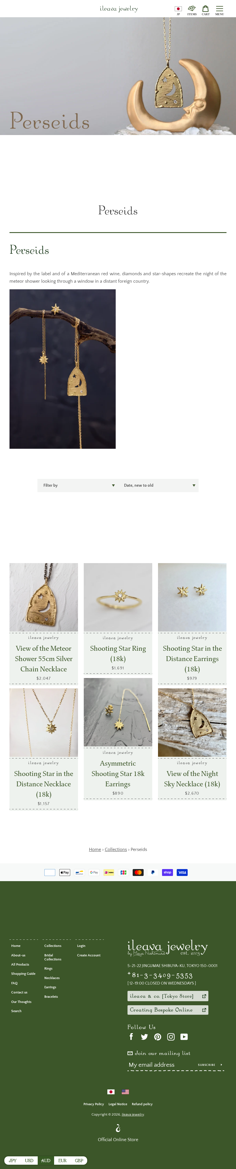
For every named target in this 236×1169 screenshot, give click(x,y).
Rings (48, 968)
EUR (62, 1161)
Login (81, 946)
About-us (18, 955)
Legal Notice (118, 1104)
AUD (45, 1161)
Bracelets (51, 997)
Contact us (19, 992)
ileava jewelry (119, 9)
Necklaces (52, 978)
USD (29, 1161)
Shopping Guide (23, 974)
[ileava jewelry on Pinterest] (157, 1036)
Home (15, 946)
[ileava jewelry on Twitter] (144, 1036)
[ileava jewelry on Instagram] (171, 1036)
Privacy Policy (93, 1104)
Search (16, 1011)
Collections (52, 946)
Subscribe (207, 1065)
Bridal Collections (52, 957)
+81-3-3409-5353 (160, 974)
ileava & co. (161, 996)
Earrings (50, 987)
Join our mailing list (163, 1054)
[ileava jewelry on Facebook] (131, 1036)
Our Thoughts (21, 1002)
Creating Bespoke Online (161, 1010)
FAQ (14, 983)
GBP (79, 1161)
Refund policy (142, 1104)
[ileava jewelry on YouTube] (184, 1036)
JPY (12, 1161)
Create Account (88, 955)
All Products (20, 964)
